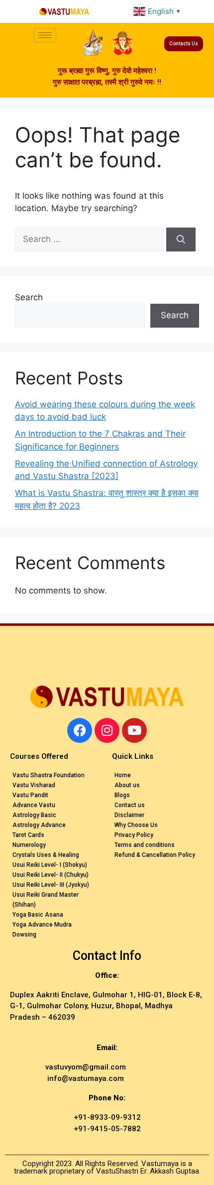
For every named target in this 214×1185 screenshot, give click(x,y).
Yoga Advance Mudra (42, 924)
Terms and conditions (144, 844)
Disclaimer (129, 815)
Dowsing (24, 934)
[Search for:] (90, 239)
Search (29, 297)
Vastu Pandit (30, 795)
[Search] (181, 239)
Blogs (122, 795)
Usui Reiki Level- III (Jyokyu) (50, 884)
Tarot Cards (28, 834)
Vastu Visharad (33, 785)
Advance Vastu (33, 805)
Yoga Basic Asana (37, 914)
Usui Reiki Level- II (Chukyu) (50, 874)
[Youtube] (134, 730)
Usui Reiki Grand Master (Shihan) (45, 899)
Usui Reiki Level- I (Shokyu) (49, 864)
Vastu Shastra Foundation (48, 775)
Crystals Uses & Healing (45, 854)
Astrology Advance (39, 825)
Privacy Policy (133, 834)
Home (122, 775)
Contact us (129, 805)
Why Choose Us (136, 825)
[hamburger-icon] (45, 35)
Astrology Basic (34, 815)
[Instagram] (107, 730)
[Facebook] (79, 730)
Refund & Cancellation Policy (154, 854)
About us (127, 785)
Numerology (29, 844)
